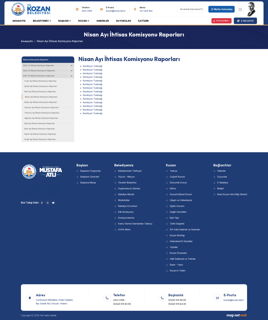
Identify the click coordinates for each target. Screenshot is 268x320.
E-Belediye (222, 182)
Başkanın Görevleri (89, 176)
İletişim (220, 188)
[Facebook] (42, 202)
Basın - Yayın (176, 264)
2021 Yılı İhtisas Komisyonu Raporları (39, 76)
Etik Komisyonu (126, 211)
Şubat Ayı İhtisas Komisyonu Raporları (40, 86)
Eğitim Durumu (177, 206)
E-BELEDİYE (247, 20)
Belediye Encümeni (127, 206)
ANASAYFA (19, 20)
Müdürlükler (124, 200)
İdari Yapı (174, 217)
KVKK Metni (124, 229)
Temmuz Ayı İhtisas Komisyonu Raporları (41, 113)
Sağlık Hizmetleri (178, 211)
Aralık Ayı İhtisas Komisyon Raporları (40, 139)
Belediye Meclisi (126, 194)
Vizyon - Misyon (126, 176)
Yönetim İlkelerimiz (127, 182)
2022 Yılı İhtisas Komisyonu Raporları (39, 70)
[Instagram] (47, 202)
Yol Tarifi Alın (146, 11)
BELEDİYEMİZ (41, 20)
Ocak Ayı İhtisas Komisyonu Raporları (40, 81)
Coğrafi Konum (177, 176)
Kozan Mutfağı (177, 235)
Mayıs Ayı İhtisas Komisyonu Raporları (40, 102)
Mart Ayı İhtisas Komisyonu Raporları (40, 91)
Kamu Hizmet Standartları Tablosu (135, 223)
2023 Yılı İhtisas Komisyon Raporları (38, 65)
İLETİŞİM (143, 20)
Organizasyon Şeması (129, 188)
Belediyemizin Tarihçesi (130, 170)
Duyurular (222, 176)
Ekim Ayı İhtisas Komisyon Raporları (39, 129)
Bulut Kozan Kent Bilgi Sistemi (232, 194)
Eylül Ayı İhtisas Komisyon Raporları (39, 123)
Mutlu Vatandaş (222, 9)
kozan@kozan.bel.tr (115, 11)
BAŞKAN (63, 20)
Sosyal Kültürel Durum (181, 194)
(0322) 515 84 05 (177, 304)
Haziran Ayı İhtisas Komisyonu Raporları (41, 107)
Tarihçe (173, 170)
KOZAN (82, 20)
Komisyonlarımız (126, 217)
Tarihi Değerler (177, 223)
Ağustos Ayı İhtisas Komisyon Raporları (41, 118)
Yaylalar (174, 247)
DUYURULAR (123, 20)
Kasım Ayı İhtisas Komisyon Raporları (40, 134)
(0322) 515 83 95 (122, 304)
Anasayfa (27, 41)
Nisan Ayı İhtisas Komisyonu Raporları (41, 97)
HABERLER (103, 20)
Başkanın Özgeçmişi (90, 170)
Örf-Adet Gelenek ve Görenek (185, 229)
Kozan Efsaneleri (178, 253)
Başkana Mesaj (88, 182)
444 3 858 (87, 11)
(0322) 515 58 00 (177, 300)
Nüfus (173, 188)
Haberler (221, 170)
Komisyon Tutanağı (92, 66)
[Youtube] (53, 202)
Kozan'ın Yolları (177, 270)
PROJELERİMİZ (222, 21)
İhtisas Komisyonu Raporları (35, 60)
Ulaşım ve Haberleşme (181, 200)
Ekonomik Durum (178, 182)
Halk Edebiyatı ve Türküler (183, 258)
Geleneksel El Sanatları (181, 241)
